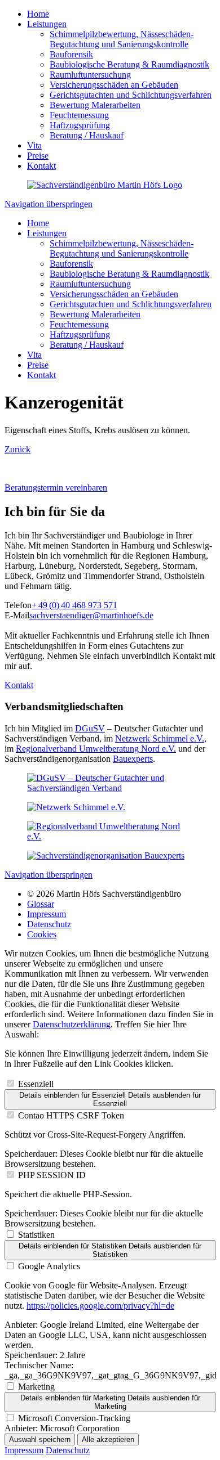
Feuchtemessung (79, 115)
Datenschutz (49, 924)
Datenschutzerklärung (72, 1024)
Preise (38, 155)
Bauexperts (133, 758)
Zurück (17, 449)
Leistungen (47, 24)
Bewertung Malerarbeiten (95, 105)
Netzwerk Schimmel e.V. (159, 738)
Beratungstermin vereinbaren (56, 487)
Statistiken (36, 1234)
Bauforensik (71, 54)
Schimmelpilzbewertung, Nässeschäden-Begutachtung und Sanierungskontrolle (121, 39)
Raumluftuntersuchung (90, 74)
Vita (34, 145)
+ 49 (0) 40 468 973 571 (74, 605)
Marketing (36, 1386)
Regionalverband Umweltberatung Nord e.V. (96, 748)
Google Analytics (49, 1266)
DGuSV (90, 728)
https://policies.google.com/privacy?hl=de (100, 1305)
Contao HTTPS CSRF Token (71, 1115)
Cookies (41, 934)
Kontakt (41, 165)
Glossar (40, 904)
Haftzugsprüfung (80, 125)
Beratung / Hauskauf (87, 135)
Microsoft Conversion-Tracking (74, 1418)
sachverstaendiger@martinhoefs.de (91, 615)
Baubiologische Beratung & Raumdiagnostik (129, 64)
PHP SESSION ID (52, 1175)
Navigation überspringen (49, 204)
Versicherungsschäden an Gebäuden (114, 84)
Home (38, 14)
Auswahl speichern (40, 1439)
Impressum (46, 914)
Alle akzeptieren (108, 1439)
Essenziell (36, 1084)
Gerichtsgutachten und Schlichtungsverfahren (131, 95)
